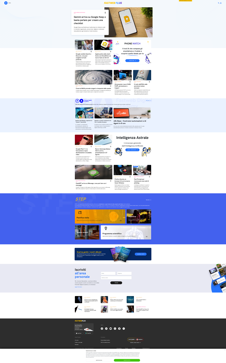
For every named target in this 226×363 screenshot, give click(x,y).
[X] (124, 328)
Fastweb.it (77, 344)
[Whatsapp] (115, 328)
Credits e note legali (78, 342)
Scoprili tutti (140, 254)
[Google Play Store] (88, 333)
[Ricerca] (219, 3)
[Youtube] (110, 328)
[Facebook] (119, 328)
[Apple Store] (78, 333)
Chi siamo (77, 340)
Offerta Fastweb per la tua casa (186, 0)
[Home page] (113, 3)
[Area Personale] (221, 3)
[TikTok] (106, 328)
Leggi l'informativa (78, 286)
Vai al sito (148, 100)
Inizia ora (131, 60)
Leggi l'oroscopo (131, 149)
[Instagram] (102, 328)
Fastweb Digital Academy (105, 340)
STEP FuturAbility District (105, 342)
